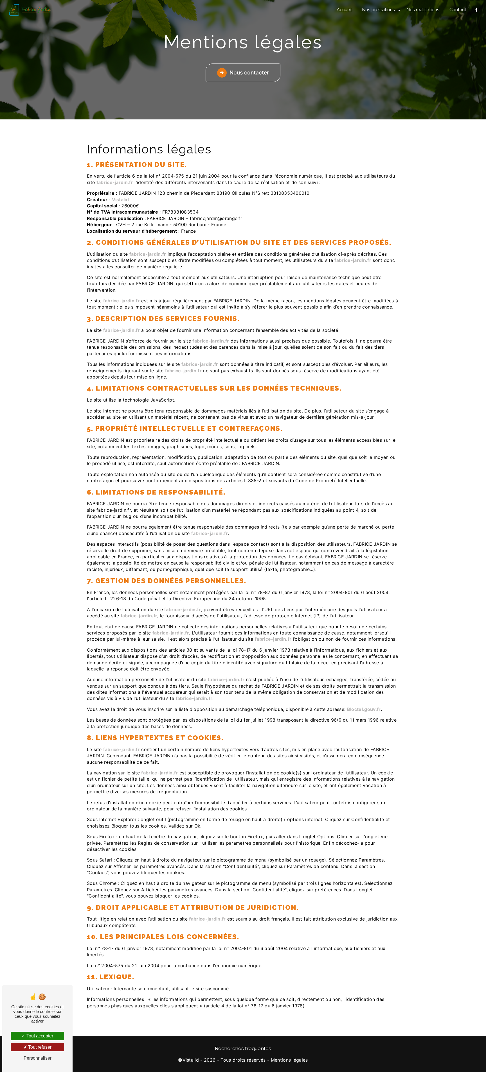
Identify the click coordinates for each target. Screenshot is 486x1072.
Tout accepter (39, 1036)
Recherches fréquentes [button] (243, 1048)
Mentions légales (289, 1060)
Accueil (344, 9)
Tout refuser (39, 1047)
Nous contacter (249, 72)
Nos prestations (378, 9)
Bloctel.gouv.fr (364, 709)
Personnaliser (37, 1058)
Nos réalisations (422, 9)
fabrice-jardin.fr (114, 182)
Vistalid (120, 199)
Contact (457, 9)
